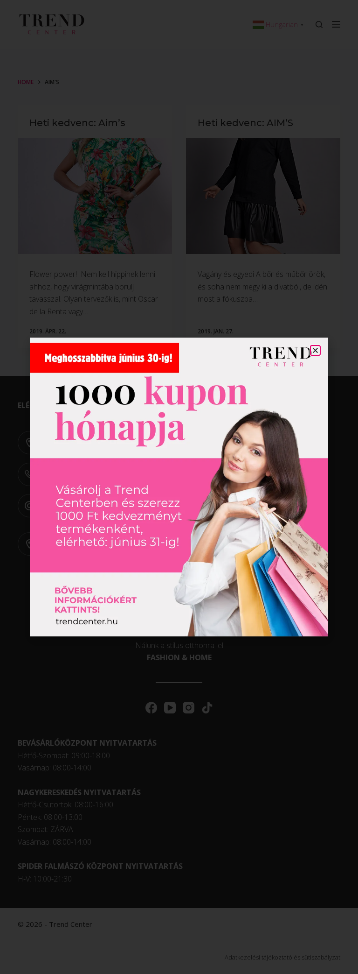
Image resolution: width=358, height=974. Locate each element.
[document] (179, 487)
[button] (315, 350)
